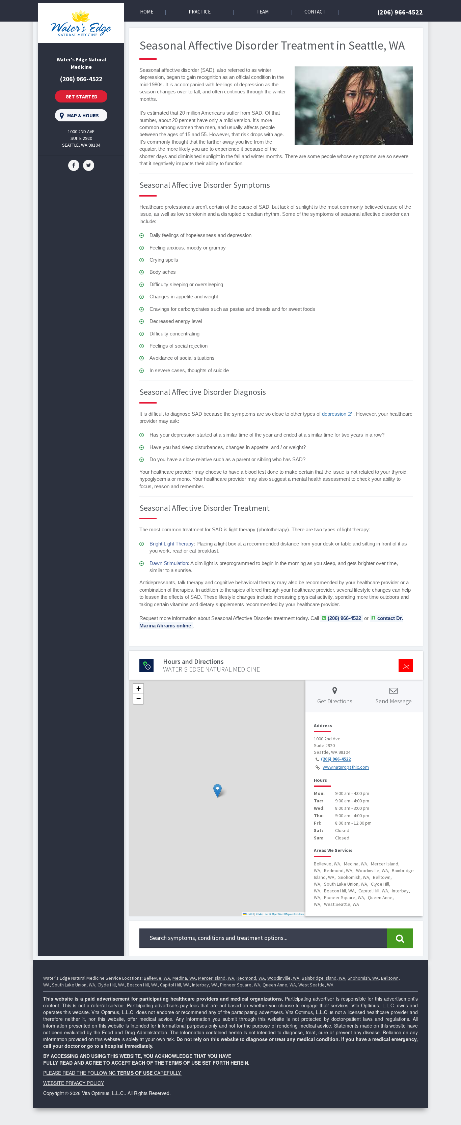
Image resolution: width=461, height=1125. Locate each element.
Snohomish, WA (363, 978)
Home (146, 11)
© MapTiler (262, 914)
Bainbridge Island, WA (323, 978)
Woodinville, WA (283, 978)
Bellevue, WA (157, 978)
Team (262, 11)
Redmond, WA (251, 978)
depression (334, 414)
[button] (217, 791)
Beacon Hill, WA (142, 985)
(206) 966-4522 (400, 12)
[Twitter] (89, 165)
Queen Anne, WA (279, 985)
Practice (200, 11)
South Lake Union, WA (73, 985)
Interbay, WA (205, 985)
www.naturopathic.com (346, 767)
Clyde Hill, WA (111, 985)
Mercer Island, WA (216, 978)
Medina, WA (184, 978)
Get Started (81, 96)
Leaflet (250, 914)
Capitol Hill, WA (175, 985)
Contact (315, 11)
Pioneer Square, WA (240, 985)
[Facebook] (74, 165)
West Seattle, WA (315, 985)
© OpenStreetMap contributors (286, 914)
